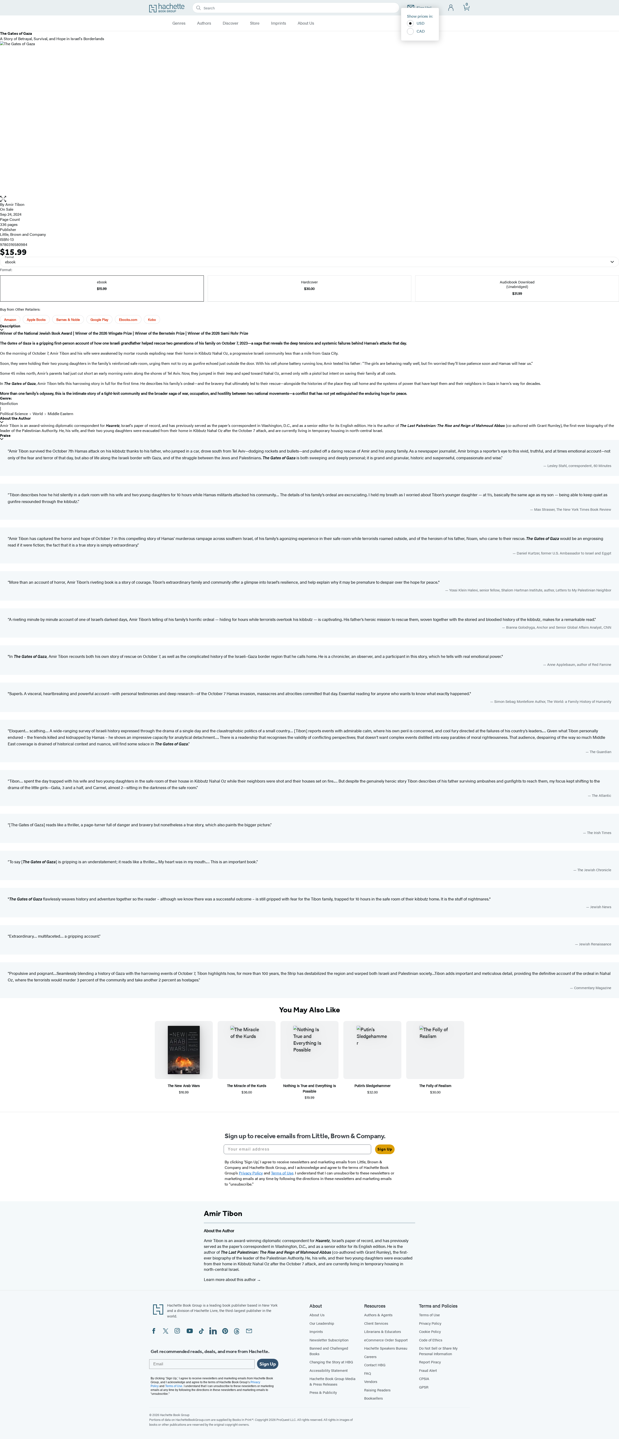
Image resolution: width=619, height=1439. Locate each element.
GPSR (423, 1386)
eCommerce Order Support (386, 1339)
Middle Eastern (60, 413)
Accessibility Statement (329, 1370)
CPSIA (424, 1378)
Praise (5, 435)
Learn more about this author (230, 1279)
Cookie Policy (430, 1331)
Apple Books (36, 319)
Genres (178, 23)
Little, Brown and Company (23, 234)
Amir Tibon (14, 204)
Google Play (99, 319)
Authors (204, 23)
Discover (230, 23)
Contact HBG (374, 1364)
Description (10, 326)
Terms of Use (429, 1314)
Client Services (376, 1323)
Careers (370, 1356)
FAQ (367, 1373)
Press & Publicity (323, 1392)
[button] (309, 199)
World (38, 413)
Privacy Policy (430, 1323)
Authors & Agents (378, 1314)
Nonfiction (9, 403)
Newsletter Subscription (329, 1339)
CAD (421, 31)
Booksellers (373, 1398)
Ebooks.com (128, 319)
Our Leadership (322, 1323)
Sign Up (384, 1149)
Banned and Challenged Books (329, 1350)
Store (254, 23)
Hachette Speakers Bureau (385, 1348)
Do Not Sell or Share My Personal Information (438, 1350)
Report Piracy (430, 1361)
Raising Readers (377, 1389)
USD (421, 23)
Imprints (278, 23)
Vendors (370, 1381)
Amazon (10, 319)
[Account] (451, 8)
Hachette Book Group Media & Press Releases (332, 1381)
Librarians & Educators (382, 1331)
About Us (306, 23)
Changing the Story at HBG (331, 1361)
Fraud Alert (428, 1370)
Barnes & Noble (68, 319)
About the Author (15, 418)
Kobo (152, 319)
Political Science (14, 413)
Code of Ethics (430, 1339)
